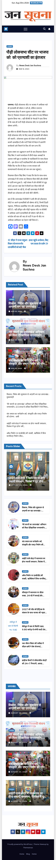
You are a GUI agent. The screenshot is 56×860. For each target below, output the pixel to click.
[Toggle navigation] (25, 29)
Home (22, 854)
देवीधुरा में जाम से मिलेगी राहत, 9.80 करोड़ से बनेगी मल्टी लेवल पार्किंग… (34, 629)
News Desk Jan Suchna (30, 65)
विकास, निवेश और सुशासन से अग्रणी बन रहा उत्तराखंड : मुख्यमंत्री (25, 306)
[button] (44, 28)
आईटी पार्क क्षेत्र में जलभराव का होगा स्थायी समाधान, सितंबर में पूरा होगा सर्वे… (27, 481)
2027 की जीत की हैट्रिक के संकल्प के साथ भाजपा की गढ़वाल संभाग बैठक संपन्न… (34, 612)
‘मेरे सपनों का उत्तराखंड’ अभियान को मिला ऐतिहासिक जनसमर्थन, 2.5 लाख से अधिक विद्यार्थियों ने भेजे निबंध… (26, 337)
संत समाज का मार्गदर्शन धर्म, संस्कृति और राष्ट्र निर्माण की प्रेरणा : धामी (28, 363)
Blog (28, 854)
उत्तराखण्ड (9, 46)
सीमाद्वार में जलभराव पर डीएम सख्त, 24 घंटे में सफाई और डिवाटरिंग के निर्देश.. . (32, 595)
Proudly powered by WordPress (19, 844)
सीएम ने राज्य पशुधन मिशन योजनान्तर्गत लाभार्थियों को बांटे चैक (17, 244)
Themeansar (28, 847)
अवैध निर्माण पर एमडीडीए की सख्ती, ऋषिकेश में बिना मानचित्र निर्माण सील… (34, 578)
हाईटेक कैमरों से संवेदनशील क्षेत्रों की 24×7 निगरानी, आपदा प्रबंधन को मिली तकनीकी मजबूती (34, 663)
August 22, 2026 (19, 485)
